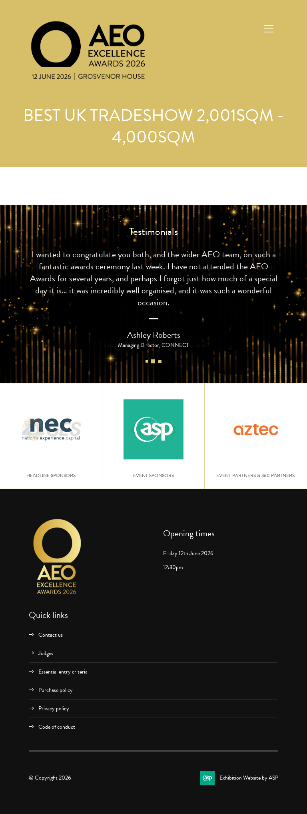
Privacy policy (53, 708)
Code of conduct (56, 727)
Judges (45, 653)
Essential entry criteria (63, 672)
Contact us (50, 635)
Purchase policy (55, 690)
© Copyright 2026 (50, 778)
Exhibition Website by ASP (248, 778)
